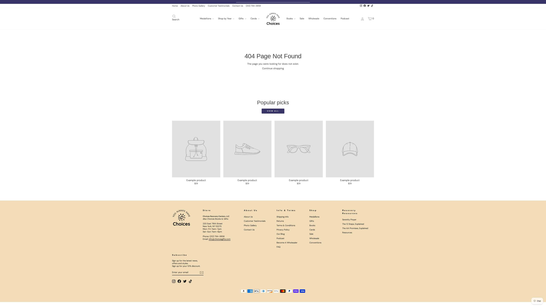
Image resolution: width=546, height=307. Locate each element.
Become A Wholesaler (287, 242)
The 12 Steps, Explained (353, 224)
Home (175, 6)
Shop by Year (225, 18)
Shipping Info (283, 216)
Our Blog (281, 234)
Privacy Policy (283, 229)
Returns (280, 221)
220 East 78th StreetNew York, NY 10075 (213, 225)
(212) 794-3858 (253, 6)
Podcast (345, 18)
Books (290, 18)
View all (273, 111)
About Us (185, 6)
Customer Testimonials (218, 6)
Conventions (329, 18)
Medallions (206, 18)
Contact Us (237, 6)
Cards (254, 18)
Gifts (241, 18)
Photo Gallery (198, 6)
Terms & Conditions (286, 225)
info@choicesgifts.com (219, 239)
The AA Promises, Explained (355, 228)
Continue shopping (273, 68)
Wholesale (313, 18)
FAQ (278, 247)
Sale (302, 18)
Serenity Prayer (349, 219)
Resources (347, 232)
